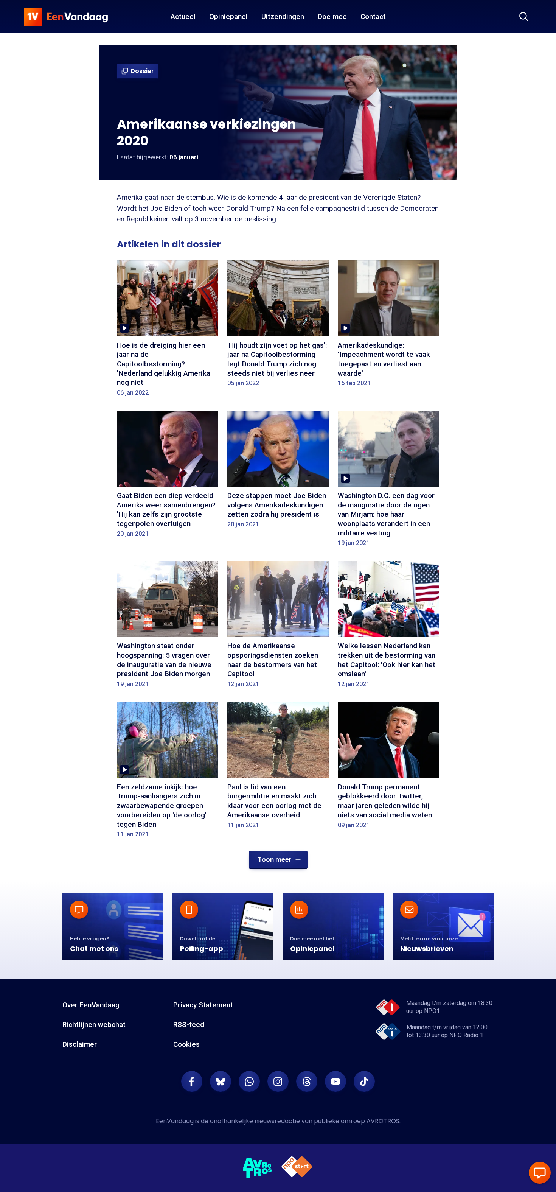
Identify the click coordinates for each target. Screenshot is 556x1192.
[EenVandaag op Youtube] (335, 1081)
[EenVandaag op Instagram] (278, 1081)
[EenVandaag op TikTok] (364, 1081)
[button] (278, 860)
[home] (66, 17)
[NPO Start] (297, 1168)
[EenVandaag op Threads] (306, 1081)
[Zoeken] (524, 17)
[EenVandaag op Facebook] (191, 1081)
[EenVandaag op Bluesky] (220, 1081)
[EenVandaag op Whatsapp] (249, 1081)
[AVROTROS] (257, 1168)
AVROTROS (383, 1121)
